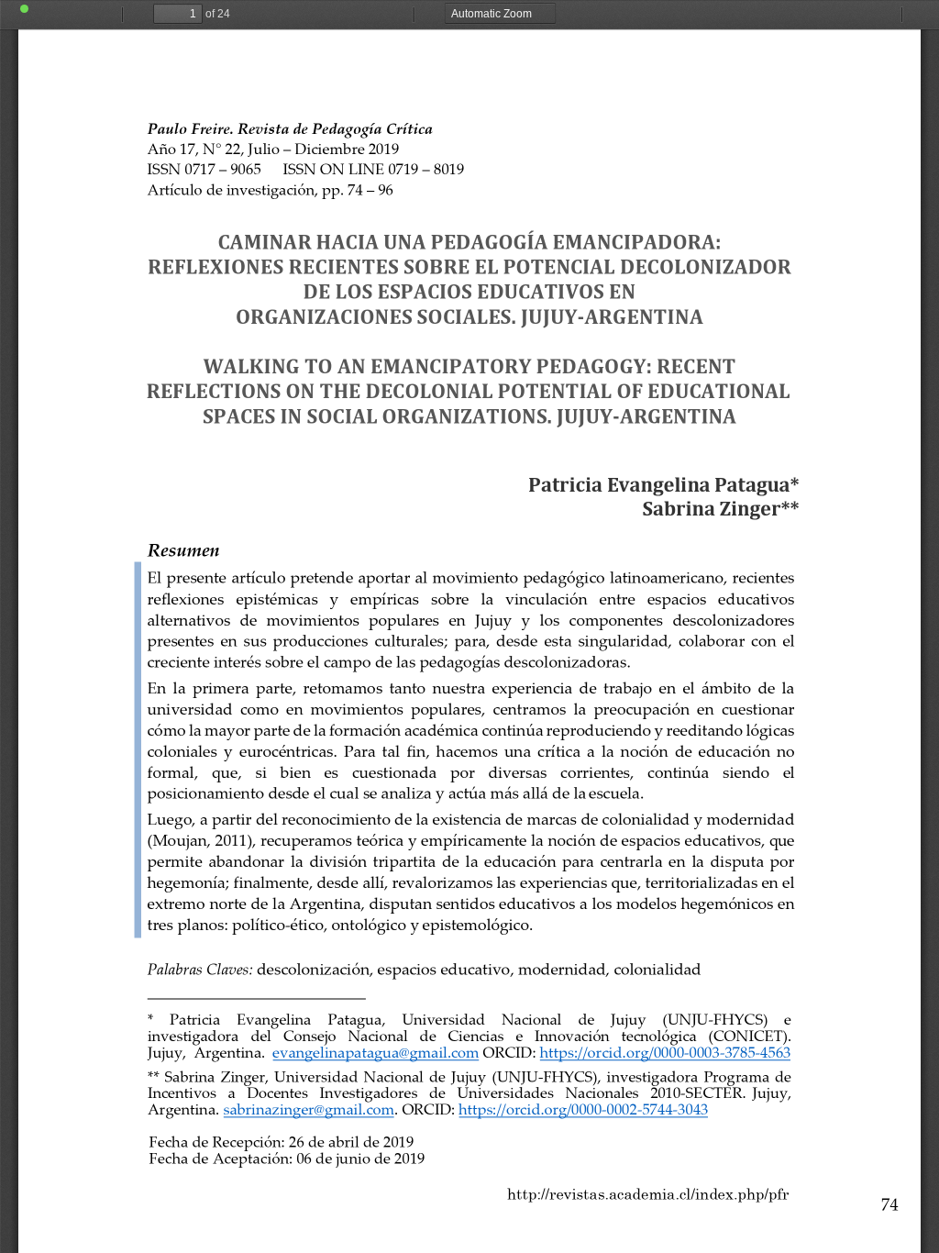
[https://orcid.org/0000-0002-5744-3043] (509, 1122)
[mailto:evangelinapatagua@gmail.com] (253, 1065)
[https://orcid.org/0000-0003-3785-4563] (540, 1065)
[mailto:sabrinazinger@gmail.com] (237, 1122)
